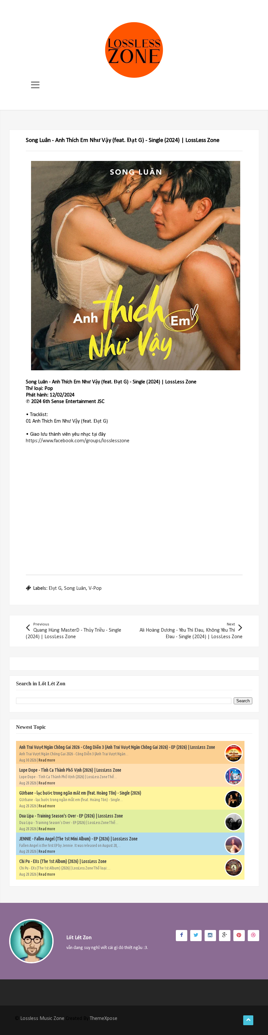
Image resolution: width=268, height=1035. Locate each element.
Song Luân (75, 588)
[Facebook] (181, 935)
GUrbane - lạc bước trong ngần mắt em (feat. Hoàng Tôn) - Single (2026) (80, 793)
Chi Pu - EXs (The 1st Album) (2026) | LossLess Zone (63, 861)
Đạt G (55, 588)
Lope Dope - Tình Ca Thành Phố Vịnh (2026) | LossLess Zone (70, 770)
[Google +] (224, 935)
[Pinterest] (239, 935)
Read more (47, 760)
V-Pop (95, 588)
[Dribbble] (253, 935)
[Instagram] (210, 935)
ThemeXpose (103, 1018)
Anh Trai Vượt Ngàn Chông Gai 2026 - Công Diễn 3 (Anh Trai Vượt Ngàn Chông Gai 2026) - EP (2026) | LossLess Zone (117, 747)
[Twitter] (196, 935)
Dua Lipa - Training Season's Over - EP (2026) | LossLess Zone (71, 815)
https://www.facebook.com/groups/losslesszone (77, 441)
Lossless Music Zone (42, 1018)
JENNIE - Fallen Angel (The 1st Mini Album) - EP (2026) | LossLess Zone (78, 838)
